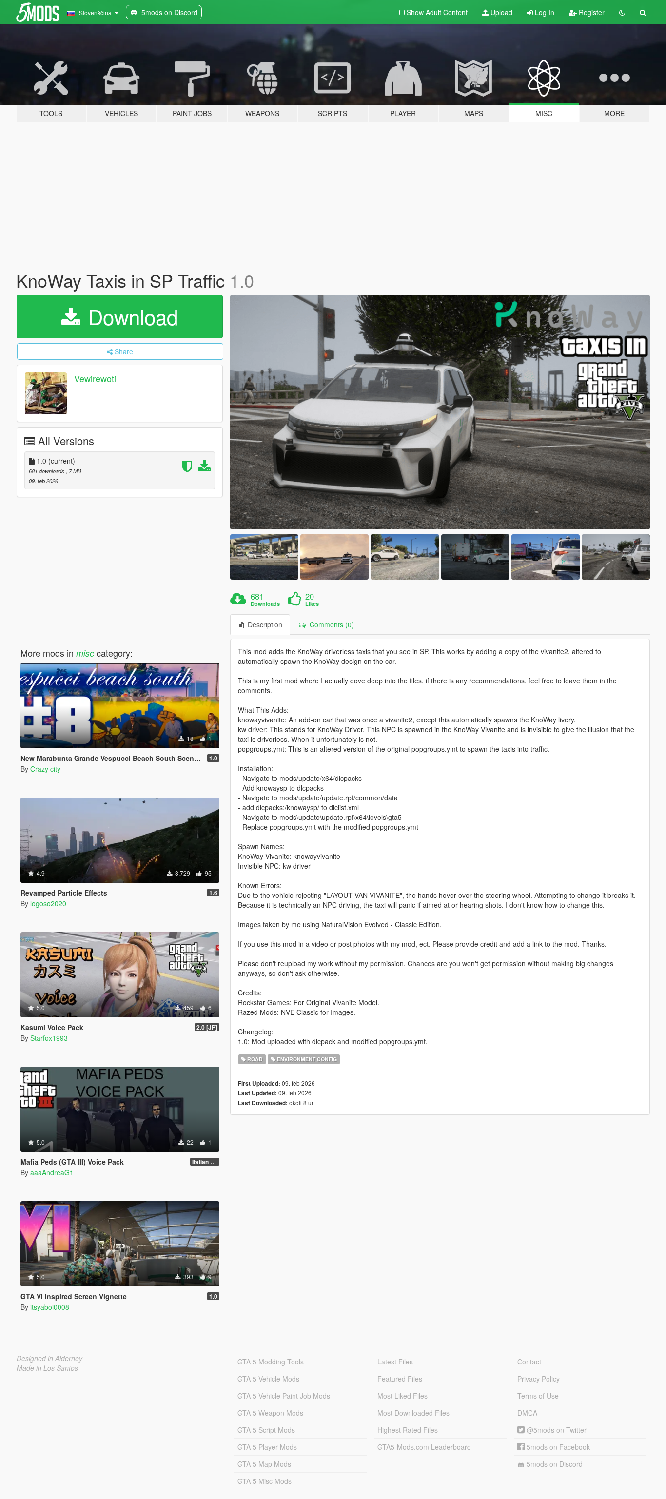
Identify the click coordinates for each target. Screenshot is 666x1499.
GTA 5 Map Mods (264, 1464)
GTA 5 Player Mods (267, 1447)
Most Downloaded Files (413, 1413)
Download (130, 316)
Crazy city (45, 769)
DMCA (527, 1413)
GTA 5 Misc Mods (264, 1481)
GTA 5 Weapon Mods (270, 1413)
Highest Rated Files (407, 1430)
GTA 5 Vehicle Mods (268, 1378)
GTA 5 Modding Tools (270, 1361)
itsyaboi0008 (49, 1307)
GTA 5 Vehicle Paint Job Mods (283, 1396)
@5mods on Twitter (556, 1430)
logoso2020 (48, 903)
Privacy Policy (538, 1378)
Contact (529, 1361)
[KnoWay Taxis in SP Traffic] (440, 412)
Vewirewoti (95, 378)
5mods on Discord (554, 1464)
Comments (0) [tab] (330, 624)
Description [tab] (263, 624)
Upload (500, 12)
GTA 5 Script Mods (266, 1430)
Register (591, 12)
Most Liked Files (402, 1396)
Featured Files (399, 1378)
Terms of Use (538, 1396)
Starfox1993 (49, 1038)
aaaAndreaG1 (52, 1172)
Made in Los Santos (47, 1368)
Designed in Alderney (49, 1358)
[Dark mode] (622, 12)
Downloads (265, 604)
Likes (312, 604)
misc (85, 653)
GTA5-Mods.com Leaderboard (424, 1447)
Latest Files (395, 1361)
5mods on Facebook (557, 1447)
